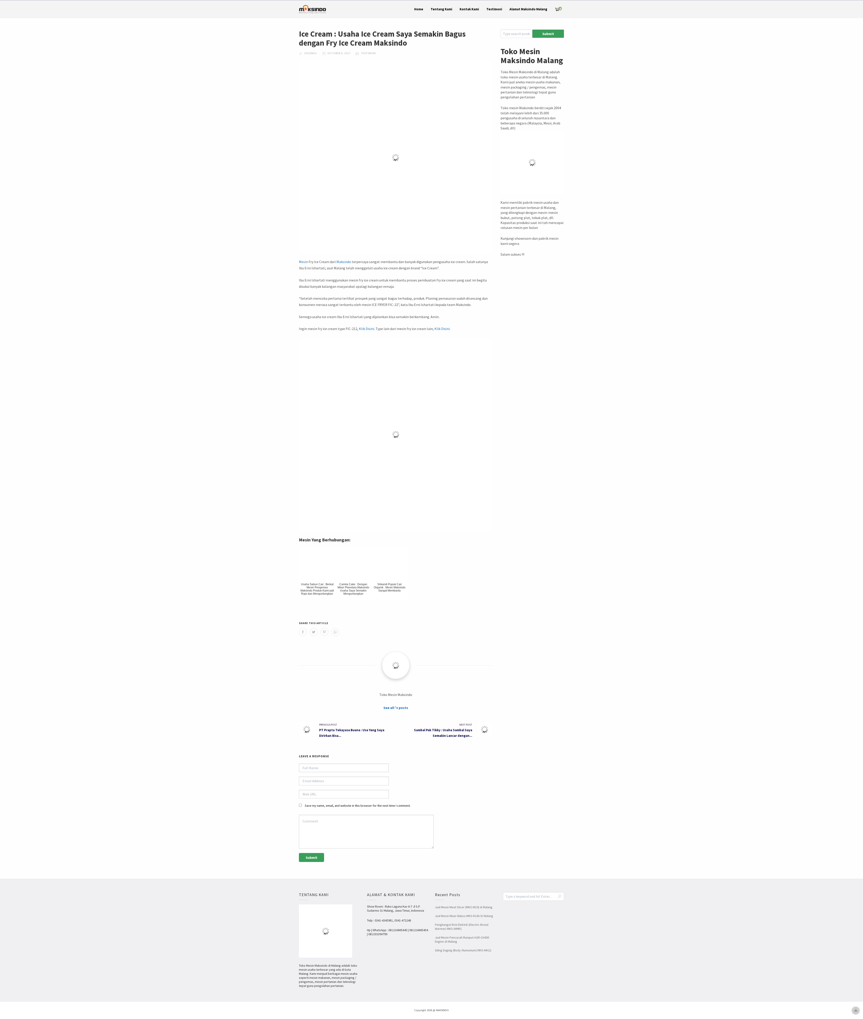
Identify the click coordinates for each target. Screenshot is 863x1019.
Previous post (328, 724)
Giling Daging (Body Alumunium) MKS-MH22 (463, 950)
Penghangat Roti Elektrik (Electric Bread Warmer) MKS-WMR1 (461, 927)
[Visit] (396, 665)
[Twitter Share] (314, 632)
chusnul (310, 53)
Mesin (303, 261)
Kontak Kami (469, 9)
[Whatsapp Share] (335, 632)
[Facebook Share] (303, 632)
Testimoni (494, 9)
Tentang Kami (441, 9)
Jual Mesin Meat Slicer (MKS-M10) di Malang (463, 907)
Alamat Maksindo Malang (528, 9)
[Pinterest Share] (324, 632)
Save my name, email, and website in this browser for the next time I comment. (358, 806)
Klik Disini (366, 328)
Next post (465, 724)
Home (418, 9)
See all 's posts (395, 707)
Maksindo (343, 261)
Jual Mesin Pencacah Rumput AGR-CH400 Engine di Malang (462, 939)
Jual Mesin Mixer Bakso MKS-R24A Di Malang (464, 916)
